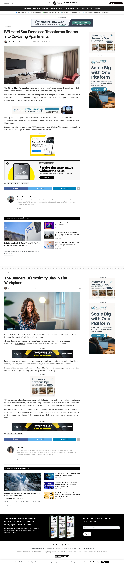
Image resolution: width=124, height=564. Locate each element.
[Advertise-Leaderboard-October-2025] (42, 354)
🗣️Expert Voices (20, 12)
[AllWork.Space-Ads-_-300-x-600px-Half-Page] (102, 82)
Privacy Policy (47, 552)
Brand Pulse (92, 552)
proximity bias (20, 343)
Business (97, 8)
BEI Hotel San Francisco (17, 88)
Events (105, 552)
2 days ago (58, 238)
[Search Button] (12, 3)
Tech (78, 8)
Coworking (53, 8)
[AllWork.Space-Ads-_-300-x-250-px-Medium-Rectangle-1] (102, 42)
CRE (91, 8)
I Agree (105, 562)
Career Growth (69, 8)
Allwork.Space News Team (12, 248)
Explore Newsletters (117, 3)
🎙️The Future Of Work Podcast (70, 12)
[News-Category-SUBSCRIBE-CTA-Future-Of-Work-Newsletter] (42, 170)
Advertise (19, 552)
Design (61, 8)
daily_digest (25, 183)
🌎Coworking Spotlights (51, 12)
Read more (8, 256)
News (9, 26)
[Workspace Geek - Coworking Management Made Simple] (62, 22)
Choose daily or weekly (11, 528)
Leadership (36, 8)
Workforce (84, 8)
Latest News (27, 8)
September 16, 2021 (32, 41)
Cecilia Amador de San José (16, 41)
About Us (64, 552)
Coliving (17, 183)
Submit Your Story (28, 552)
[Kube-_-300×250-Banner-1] (42, 146)
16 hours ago (24, 248)
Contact (70, 552)
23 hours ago (59, 227)
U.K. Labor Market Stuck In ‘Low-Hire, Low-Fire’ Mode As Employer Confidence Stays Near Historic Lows (67, 234)
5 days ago (58, 248)
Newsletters (38, 552)
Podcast (99, 552)
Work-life (45, 8)
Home (5, 26)
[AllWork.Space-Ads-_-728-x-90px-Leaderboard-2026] (42, 110)
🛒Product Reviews (34, 12)
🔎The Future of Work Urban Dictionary (96, 12)
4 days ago (58, 498)
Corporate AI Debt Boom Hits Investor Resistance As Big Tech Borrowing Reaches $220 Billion (66, 484)
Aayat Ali (11, 288)
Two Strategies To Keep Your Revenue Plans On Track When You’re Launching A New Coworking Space (67, 494)
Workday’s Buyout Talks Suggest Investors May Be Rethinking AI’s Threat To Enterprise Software (67, 244)
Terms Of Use (56, 552)
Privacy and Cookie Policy (91, 562)
